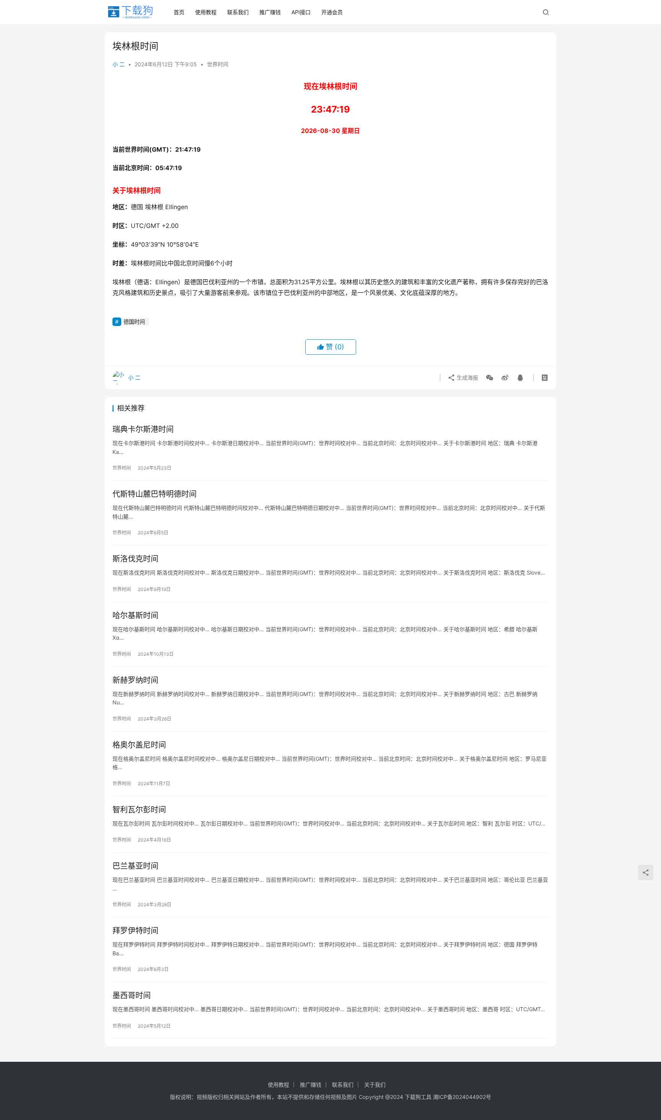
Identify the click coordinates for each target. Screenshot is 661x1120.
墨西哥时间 (131, 995)
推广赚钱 (270, 12)
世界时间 (217, 64)
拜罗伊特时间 (135, 930)
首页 (179, 12)
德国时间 (134, 321)
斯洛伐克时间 (135, 558)
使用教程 (206, 12)
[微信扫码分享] (490, 378)
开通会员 (332, 12)
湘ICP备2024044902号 (462, 1097)
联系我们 (238, 12)
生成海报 (466, 377)
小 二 (118, 64)
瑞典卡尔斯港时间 (143, 429)
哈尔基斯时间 (135, 615)
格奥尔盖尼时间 (139, 745)
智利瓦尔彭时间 (139, 809)
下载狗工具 (418, 1097)
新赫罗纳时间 (135, 680)
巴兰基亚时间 (135, 866)
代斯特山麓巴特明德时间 (154, 494)
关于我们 (375, 1084)
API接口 (301, 12)
